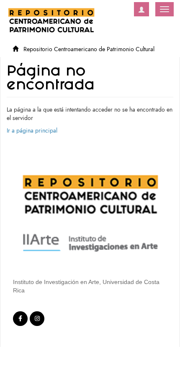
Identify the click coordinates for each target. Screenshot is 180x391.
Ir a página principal (32, 131)
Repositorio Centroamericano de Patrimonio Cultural (88, 49)
